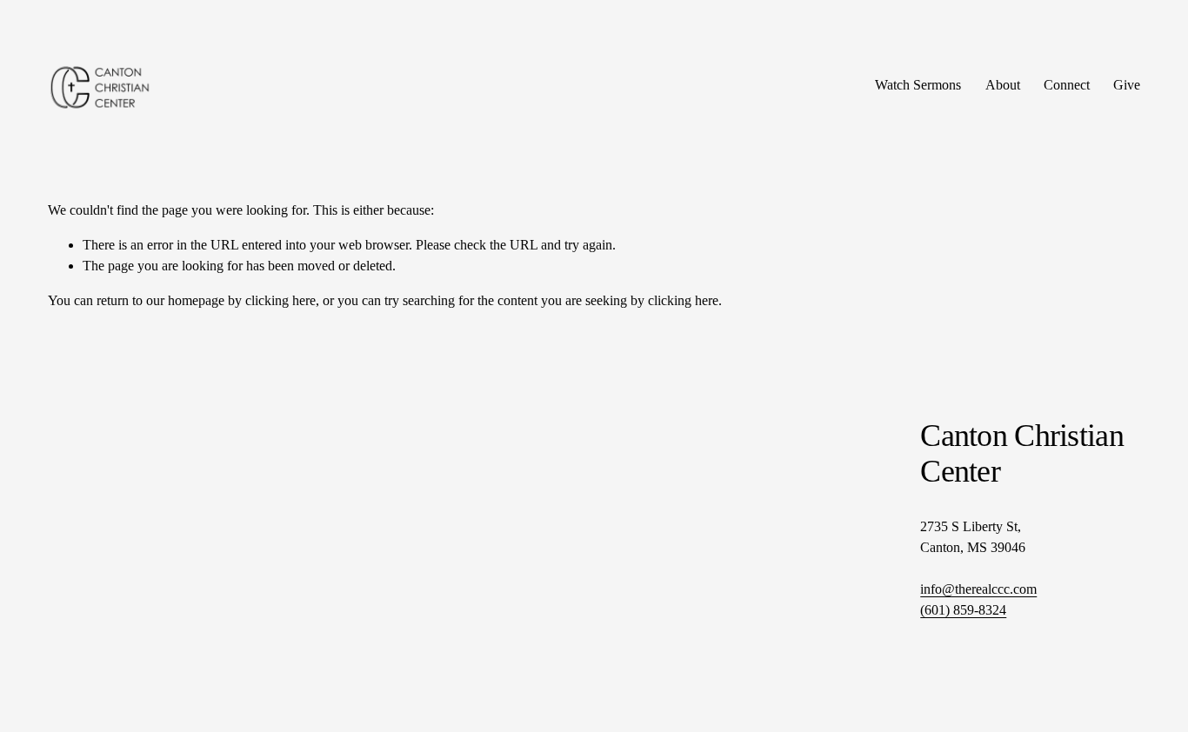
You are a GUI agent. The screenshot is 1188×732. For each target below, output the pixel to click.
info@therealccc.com (978, 589)
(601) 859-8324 (963, 609)
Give (1126, 84)
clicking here (280, 300)
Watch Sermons (918, 84)
